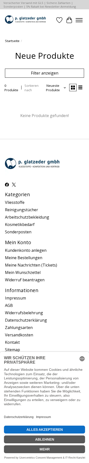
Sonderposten (18, 232)
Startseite (12, 41)
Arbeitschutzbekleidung (27, 217)
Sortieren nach (31, 87)
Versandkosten (19, 335)
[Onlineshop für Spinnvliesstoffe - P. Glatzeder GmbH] (25, 20)
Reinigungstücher (21, 209)
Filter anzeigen (44, 73)
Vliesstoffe (14, 202)
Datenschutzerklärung (26, 320)
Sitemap (12, 349)
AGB (9, 305)
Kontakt (12, 342)
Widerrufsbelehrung (24, 312)
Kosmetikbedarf (20, 224)
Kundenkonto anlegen (25, 250)
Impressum (15, 298)
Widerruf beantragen (24, 280)
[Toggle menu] (79, 20)
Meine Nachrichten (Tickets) (31, 265)
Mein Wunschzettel (23, 272)
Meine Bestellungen (23, 257)
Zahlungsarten (19, 327)
